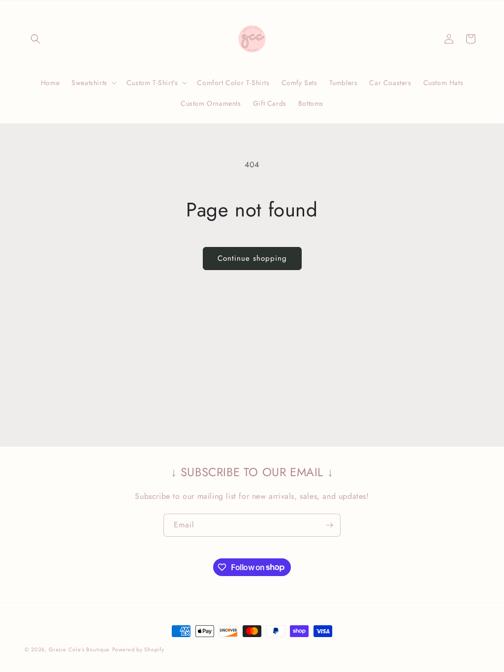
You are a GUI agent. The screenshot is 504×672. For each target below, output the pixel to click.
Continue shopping (252, 258)
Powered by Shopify (138, 649)
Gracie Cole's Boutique (79, 649)
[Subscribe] (329, 525)
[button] (35, 39)
